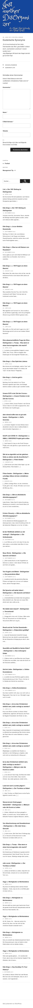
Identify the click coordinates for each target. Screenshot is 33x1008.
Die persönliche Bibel (12, 574)
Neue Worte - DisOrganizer (12, 553)
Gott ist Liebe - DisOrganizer (12, 669)
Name (5, 112)
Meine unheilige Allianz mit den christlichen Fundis (16, 476)
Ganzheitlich (10, 67)
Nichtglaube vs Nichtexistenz (19, 882)
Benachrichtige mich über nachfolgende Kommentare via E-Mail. (14, 143)
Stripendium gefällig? (21, 630)
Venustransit (9, 611)
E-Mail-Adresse (8, 122)
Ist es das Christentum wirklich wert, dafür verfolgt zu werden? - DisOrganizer (15, 764)
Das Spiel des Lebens (19, 361)
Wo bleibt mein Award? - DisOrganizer (16, 609)
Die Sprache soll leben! (22, 593)
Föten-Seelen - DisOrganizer (12, 473)
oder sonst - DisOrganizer (12, 863)
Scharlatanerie (11, 65)
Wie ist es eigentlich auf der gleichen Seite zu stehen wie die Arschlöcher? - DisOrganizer (16, 457)
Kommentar (7, 87)
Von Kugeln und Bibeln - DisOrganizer (16, 572)
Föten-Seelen (18, 460)
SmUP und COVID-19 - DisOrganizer (15, 436)
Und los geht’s (17, 377)
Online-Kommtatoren (19, 688)
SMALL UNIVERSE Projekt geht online (16, 438)
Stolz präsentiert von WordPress (12, 1003)
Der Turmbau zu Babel (22, 788)
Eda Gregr (19, 37)
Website (5, 131)
